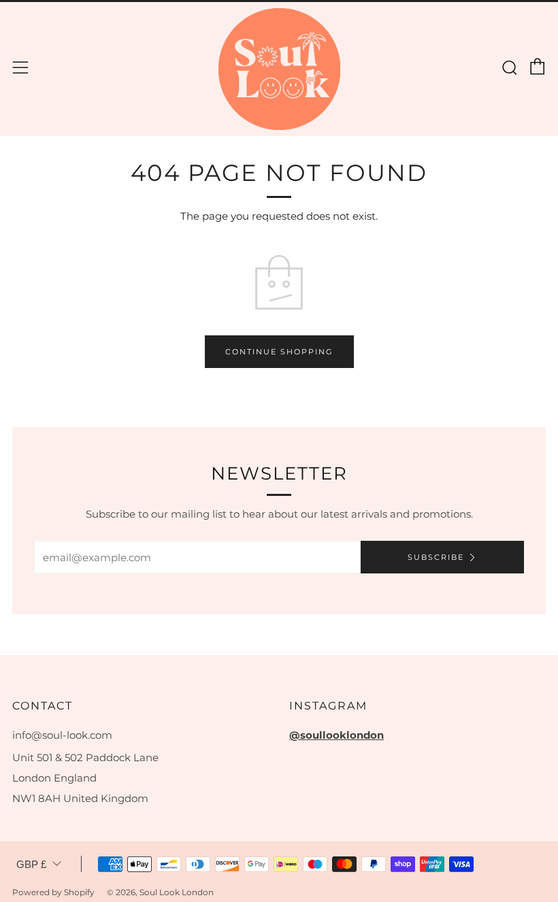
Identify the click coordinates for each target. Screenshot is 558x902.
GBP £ (31, 864)
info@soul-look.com (62, 735)
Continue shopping (279, 351)
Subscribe (436, 557)
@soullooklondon (336, 735)
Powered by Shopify (53, 892)
